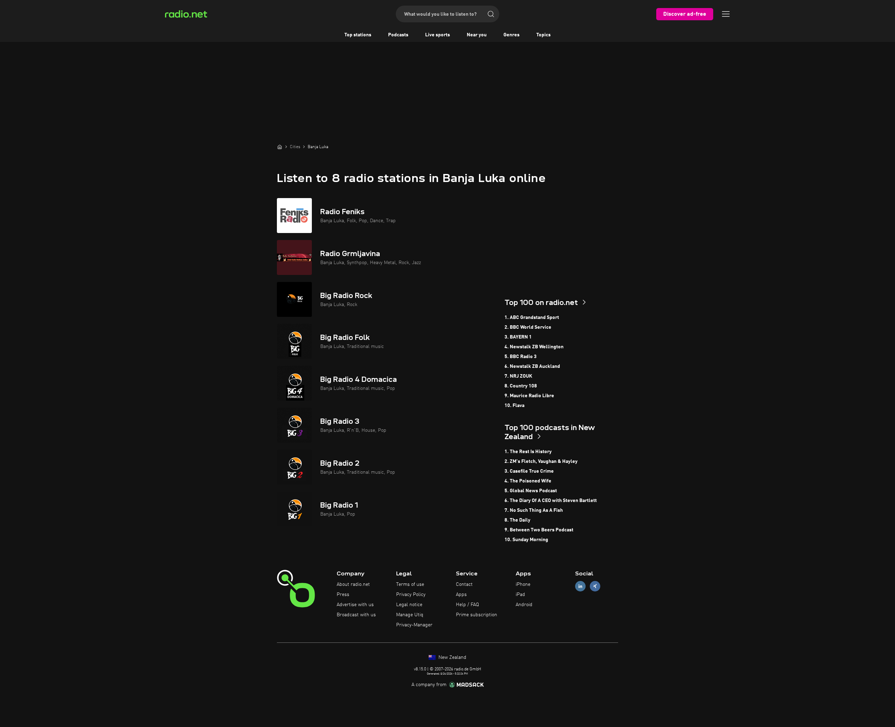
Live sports (437, 34)
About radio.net (353, 584)
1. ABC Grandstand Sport (531, 317)
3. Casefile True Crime (529, 471)
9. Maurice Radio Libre (529, 395)
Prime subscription (476, 614)
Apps (461, 594)
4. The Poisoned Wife (527, 481)
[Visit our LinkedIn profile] (580, 586)
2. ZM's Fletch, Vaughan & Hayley (541, 461)
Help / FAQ (467, 604)
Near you (477, 34)
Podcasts (398, 34)
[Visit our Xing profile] (595, 586)
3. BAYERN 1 (518, 337)
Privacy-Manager (414, 625)
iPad (520, 594)
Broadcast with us (356, 614)
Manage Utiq (409, 614)
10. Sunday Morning (526, 539)
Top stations (357, 34)
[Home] (279, 147)
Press (343, 594)
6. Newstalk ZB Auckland (532, 366)
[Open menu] (726, 14)
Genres (511, 34)
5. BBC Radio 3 (520, 356)
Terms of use (410, 584)
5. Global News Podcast (530, 490)
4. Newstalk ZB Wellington (534, 346)
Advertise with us (355, 604)
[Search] (491, 14)
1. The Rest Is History (528, 451)
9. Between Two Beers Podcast (538, 530)
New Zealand (451, 657)
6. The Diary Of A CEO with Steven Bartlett (550, 500)
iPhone (523, 584)
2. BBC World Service (527, 327)
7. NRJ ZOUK (518, 376)
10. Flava (514, 405)
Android (524, 604)
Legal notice (409, 604)
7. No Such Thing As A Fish (533, 510)
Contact (464, 584)
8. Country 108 (520, 386)
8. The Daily (517, 520)
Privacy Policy (410, 594)
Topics (543, 34)
